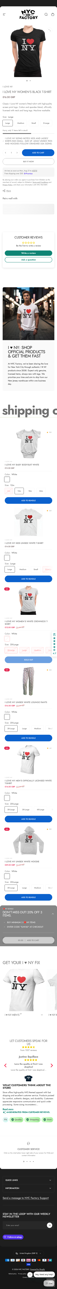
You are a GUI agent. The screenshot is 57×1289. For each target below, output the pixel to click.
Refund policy (13, 1274)
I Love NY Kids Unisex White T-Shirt (24, 543)
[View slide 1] (23, 1161)
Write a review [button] (28, 253)
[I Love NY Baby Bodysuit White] (28, 443)
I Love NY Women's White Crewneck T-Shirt (26, 623)
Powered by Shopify (37, 1269)
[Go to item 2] (30, 80)
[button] (6, 1065)
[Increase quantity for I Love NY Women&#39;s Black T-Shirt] (17, 152)
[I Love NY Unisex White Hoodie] (28, 840)
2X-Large (11, 650)
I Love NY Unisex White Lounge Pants (26, 702)
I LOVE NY (8, 86)
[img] (28, 1047)
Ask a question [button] (28, 259)
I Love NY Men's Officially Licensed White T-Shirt (28, 782)
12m (19, 491)
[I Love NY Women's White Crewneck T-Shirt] (28, 600)
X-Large (46, 123)
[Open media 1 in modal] (49, 30)
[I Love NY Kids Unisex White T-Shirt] (28, 521)
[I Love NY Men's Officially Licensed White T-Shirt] (28, 759)
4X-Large (40, 809)
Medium (20, 123)
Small (34, 123)
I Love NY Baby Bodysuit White (22, 464)
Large (7, 123)
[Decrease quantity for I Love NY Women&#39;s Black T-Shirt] (5, 152)
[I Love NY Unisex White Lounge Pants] (28, 681)
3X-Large (25, 809)
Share (8, 190)
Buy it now (28, 161)
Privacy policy (22, 1274)
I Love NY (8, 540)
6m (8, 491)
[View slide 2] (26, 1161)
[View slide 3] (30, 1161)
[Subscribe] (49, 1225)
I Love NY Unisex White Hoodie (22, 861)
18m (30, 491)
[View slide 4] (33, 1161)
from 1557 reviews (28, 1050)
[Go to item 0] (26, 80)
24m (41, 491)
